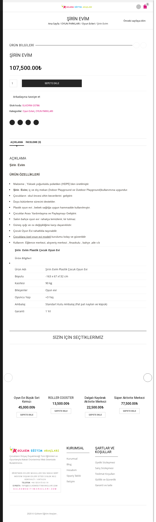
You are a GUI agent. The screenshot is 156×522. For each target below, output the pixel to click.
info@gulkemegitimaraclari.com (40, 486)
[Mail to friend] (36, 122)
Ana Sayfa (53, 23)
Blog (69, 464)
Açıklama (16, 142)
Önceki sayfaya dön (134, 20)
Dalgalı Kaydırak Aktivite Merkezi (95, 399)
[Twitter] (12, 122)
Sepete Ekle (52, 83)
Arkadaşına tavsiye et (26, 97)
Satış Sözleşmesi (104, 468)
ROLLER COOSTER (61, 398)
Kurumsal (72, 458)
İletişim (71, 481)
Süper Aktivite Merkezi (129, 398)
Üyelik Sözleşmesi (105, 462)
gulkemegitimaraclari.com (35, 489)
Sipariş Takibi (74, 475)
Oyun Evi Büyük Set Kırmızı (27, 399)
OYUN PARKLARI (70, 23)
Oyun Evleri (88, 23)
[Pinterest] (28, 122)
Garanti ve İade (103, 485)
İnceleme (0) (33, 142)
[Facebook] (20, 122)
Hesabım (72, 470)
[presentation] (8, 377)
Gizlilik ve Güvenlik (105, 479)
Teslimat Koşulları (105, 473)
